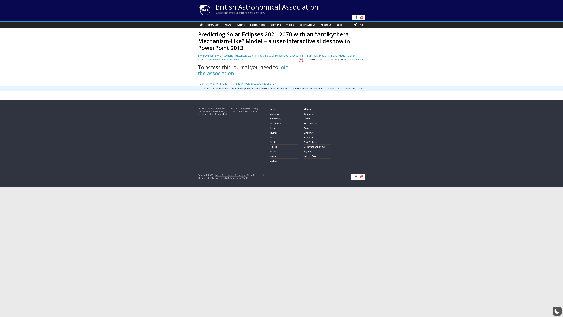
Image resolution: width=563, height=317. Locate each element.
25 (264, 83)
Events (241, 24)
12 (223, 83)
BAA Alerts (309, 137)
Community (212, 24)
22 (255, 83)
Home (273, 109)
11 (219, 83)
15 (232, 83)
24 (261, 83)
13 (226, 83)
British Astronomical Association (267, 6)
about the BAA (345, 88)
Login (340, 24)
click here (226, 114)
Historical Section (244, 55)
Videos (290, 24)
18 (242, 83)
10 (216, 83)
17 (239, 83)
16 (235, 83)
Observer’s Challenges (314, 146)
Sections (276, 24)
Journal (273, 132)
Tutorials (274, 146)
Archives (274, 161)
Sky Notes (309, 151)
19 (245, 83)
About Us (326, 24)
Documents (275, 123)
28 (274, 83)
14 (229, 83)
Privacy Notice (311, 123)
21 (252, 83)
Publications (257, 24)
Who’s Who (309, 132)
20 (248, 83)
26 (268, 83)
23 (258, 83)
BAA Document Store (209, 55)
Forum (273, 156)
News (228, 24)
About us (274, 114)
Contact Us (309, 114)
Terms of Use (310, 156)
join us (360, 88)
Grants (307, 118)
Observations (307, 24)
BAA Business (310, 142)
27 (271, 83)
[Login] (355, 25)
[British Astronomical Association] (201, 25)
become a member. (354, 59)
